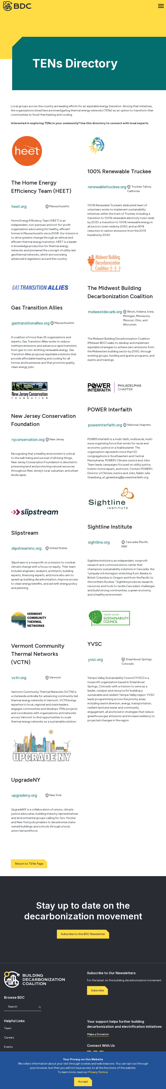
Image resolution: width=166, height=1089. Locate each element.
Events (8, 1047)
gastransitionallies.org (31, 323)
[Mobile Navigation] (161, 6)
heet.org (19, 206)
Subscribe (97, 990)
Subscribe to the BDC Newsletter (83, 934)
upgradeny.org (24, 795)
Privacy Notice (98, 1072)
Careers (9, 1037)
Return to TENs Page (29, 863)
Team (7, 1028)
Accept (83, 1081)
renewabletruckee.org (107, 186)
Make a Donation (98, 1034)
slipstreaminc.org (27, 548)
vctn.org (19, 677)
